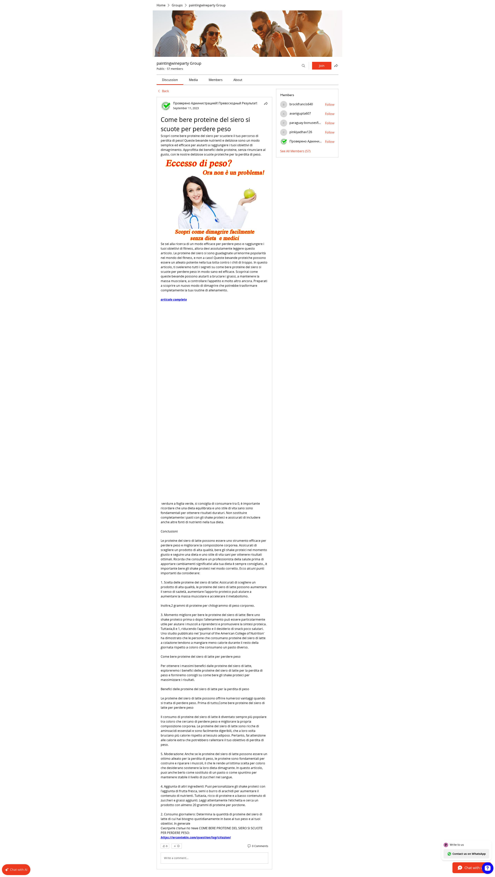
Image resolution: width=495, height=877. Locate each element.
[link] (170, 80)
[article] (214, 483)
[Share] (266, 103)
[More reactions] (177, 846)
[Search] (303, 66)
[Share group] (336, 65)
